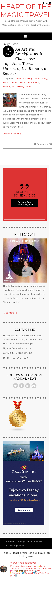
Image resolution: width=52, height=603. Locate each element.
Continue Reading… (12, 133)
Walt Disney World (21, 86)
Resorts (7, 82)
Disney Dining (40, 78)
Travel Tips (33, 82)
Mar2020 (8, 52)
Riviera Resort (19, 82)
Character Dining (23, 78)
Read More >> (10, 312)
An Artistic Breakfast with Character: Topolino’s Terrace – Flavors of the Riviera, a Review (24, 61)
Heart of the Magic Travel (26, 11)
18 (8, 49)
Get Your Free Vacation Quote (25, 203)
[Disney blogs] (18, 430)
